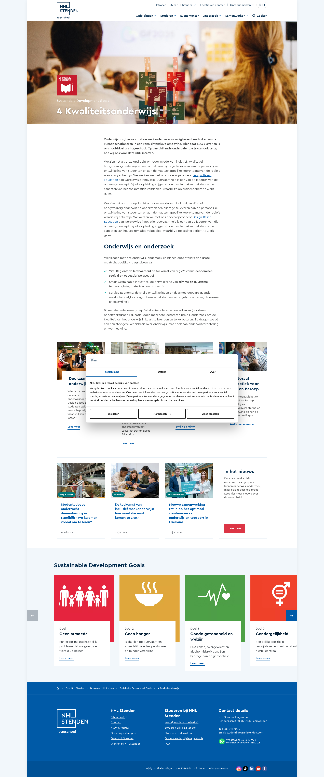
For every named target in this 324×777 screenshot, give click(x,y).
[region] (162, 625)
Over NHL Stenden (181, 5)
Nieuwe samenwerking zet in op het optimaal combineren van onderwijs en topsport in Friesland (188, 513)
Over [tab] (212, 371)
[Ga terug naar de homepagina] (58, 688)
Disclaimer (199, 768)
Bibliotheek (118, 717)
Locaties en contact (212, 5)
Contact (116, 722)
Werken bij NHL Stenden (126, 743)
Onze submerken (240, 5)
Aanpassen (160, 413)
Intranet (161, 5)
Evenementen (189, 15)
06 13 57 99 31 (249, 740)
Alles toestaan (210, 413)
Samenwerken (235, 15)
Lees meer (234, 528)
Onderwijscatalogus (123, 733)
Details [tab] (162, 371)
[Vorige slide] (32, 615)
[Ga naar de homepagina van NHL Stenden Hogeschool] (67, 10)
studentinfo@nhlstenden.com (245, 732)
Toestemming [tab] (111, 371)
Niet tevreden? (120, 728)
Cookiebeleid (184, 768)
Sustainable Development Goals (136, 688)
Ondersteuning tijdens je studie (184, 738)
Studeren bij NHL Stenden (180, 727)
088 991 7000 (232, 729)
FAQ (167, 743)
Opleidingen (144, 15)
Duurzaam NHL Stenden (102, 688)
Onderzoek (210, 15)
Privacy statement (218, 768)
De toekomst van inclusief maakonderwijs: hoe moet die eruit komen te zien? (134, 511)
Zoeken (262, 15)
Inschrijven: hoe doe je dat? (181, 722)
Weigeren (113, 413)
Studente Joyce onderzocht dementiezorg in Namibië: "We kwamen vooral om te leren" (79, 513)
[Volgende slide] (291, 615)
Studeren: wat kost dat (179, 733)
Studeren (166, 15)
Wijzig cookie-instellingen (159, 768)
